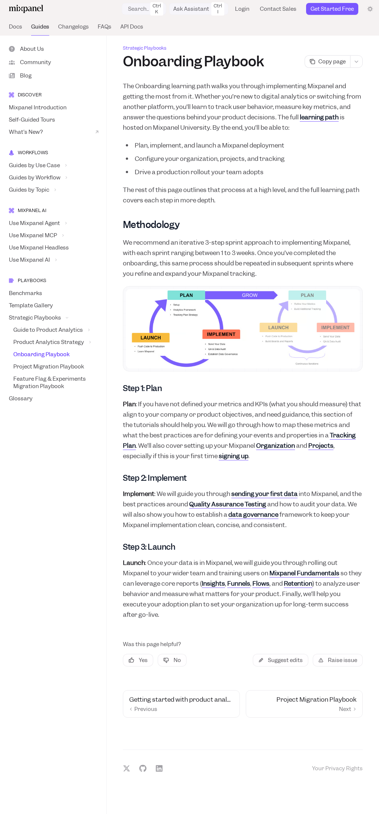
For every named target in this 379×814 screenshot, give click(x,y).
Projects (320, 445)
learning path (319, 117)
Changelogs (73, 26)
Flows (260, 583)
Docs (15, 26)
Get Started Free (332, 9)
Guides (40, 26)
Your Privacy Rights (337, 768)
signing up (233, 456)
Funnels (238, 583)
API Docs (131, 26)
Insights (213, 583)
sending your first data (264, 494)
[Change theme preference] (370, 9)
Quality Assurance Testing (227, 504)
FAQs (104, 26)
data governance (253, 514)
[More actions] (356, 61)
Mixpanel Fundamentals (304, 573)
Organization (275, 445)
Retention (298, 583)
